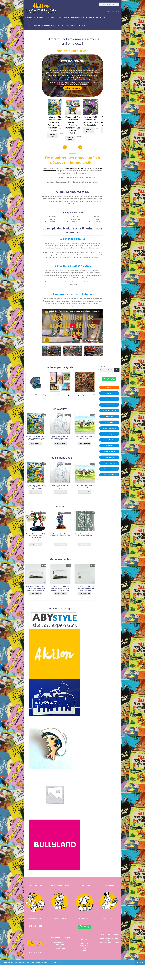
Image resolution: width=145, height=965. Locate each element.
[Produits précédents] (65, 147)
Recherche (102, 366)
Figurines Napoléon (109, 463)
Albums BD (29, 17)
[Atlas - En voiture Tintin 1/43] (62, 697)
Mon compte (70, 25)
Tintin (109, 404)
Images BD (51, 17)
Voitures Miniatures (109, 451)
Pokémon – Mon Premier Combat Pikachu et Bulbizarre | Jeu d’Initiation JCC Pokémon (55, 124)
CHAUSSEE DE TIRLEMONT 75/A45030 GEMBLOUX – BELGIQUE (109, 941)
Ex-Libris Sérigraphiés (109, 428)
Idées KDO (59, 25)
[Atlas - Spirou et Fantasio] (62, 794)
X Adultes (48, 25)
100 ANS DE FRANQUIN (109, 410)
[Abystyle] (62, 620)
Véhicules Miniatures (109, 457)
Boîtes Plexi (109, 445)
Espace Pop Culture (33, 25)
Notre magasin (84, 25)
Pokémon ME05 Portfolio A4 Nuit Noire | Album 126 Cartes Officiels (90, 121)
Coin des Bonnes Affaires (109, 474)
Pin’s (90, 17)
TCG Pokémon (100, 17)
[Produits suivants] (80, 147)
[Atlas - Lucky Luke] (62, 742)
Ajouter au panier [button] (36, 443)
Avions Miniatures (109, 469)
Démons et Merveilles (109, 422)
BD (109, 399)
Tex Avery (109, 434)
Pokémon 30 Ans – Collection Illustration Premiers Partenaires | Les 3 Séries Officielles (72, 125)
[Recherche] (116, 370)
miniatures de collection (74, 168)
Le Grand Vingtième (109, 439)
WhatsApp (111, 379)
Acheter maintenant (72, 88)
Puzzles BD (109, 416)
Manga (109, 387)
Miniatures (63, 17)
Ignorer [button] (141, 962)
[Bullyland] (62, 845)
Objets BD (40, 17)
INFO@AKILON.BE (85, 950)
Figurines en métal (77, 17)
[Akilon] (62, 654)
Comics (109, 393)
